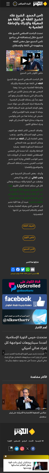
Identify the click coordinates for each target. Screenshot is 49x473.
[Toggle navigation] (8, 4)
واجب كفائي (37, 177)
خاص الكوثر (29, 237)
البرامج (24, 441)
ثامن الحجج (28, 249)
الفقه (40, 83)
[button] (24, 61)
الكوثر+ (9, 441)
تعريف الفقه (28, 226)
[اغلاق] (6, 456)
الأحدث (30, 441)
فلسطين (17, 441)
